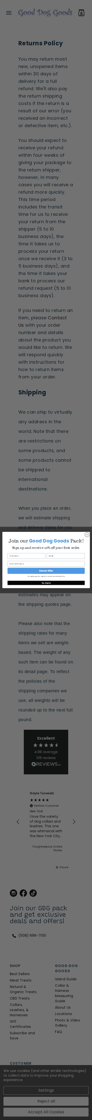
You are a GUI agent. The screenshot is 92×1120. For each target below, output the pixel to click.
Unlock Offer (46, 571)
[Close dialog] (87, 535)
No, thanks (46, 582)
